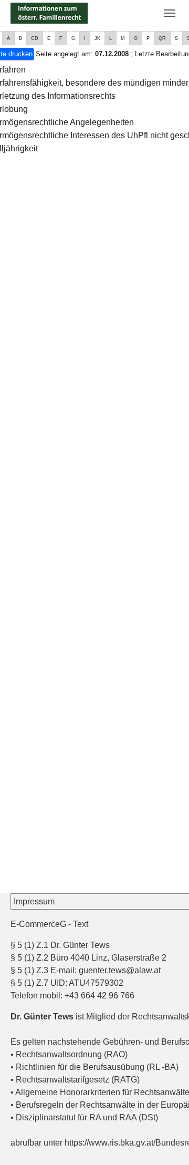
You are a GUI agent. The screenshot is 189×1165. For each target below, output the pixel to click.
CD (34, 38)
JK (97, 38)
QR (162, 38)
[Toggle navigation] (169, 13)
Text (80, 924)
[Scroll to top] (165, 1141)
